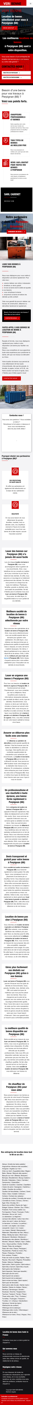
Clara (9, 1194)
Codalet (14, 1194)
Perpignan (22, 1248)
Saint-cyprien (15, 1264)
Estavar (10, 1207)
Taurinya (5, 1294)
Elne (7, 1203)
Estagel (4, 1207)
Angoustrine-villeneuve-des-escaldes (14, 1166)
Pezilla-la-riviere (17, 1251)
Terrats (18, 1294)
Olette (28, 1241)
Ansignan (5, 1168)
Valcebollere (23, 1301)
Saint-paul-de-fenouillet (10, 1282)
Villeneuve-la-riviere (8, 1314)
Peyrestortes (6, 1251)
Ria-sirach (11, 1260)
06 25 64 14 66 (9, 201)
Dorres (25, 1200)
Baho (4, 1173)
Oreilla (20, 1244)
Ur (10, 1301)
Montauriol (5, 1237)
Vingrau (23, 1314)
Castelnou (26, 1187)
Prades (14, 1255)
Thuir (16, 1296)
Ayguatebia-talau (18, 1171)
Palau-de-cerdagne (14, 1246)
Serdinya (5, 1289)
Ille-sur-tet (13, 1214)
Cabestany (12, 1180)
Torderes (23, 1296)
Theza (24, 1294)
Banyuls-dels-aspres (20, 1173)
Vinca (18, 1314)
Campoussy (6, 1182)
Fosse (14, 1212)
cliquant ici (6, 1342)
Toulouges (13, 1298)
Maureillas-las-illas (16, 1232)
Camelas (25, 1180)
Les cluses (20, 1226)
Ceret (28, 1191)
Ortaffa (25, 1244)
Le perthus (22, 1223)
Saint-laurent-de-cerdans (10, 1276)
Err (18, 1203)
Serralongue (13, 1289)
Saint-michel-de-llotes (9, 1280)
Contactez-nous (11, 318)
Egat (3, 1203)
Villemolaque (23, 1310)
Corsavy (19, 1200)
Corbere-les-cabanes (16, 1196)
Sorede (21, 1289)
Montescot (21, 1237)
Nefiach (17, 1241)
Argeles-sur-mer (15, 1168)
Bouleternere (13, 1178)
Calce (19, 1180)
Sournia (12, 1292)
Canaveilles (15, 1182)
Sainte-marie (24, 1285)
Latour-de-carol (7, 1221)
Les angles (12, 1226)
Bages (28, 1171)
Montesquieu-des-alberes (10, 1239)
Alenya (4, 1164)
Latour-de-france (19, 1221)
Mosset (11, 1241)
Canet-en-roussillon (8, 1184)
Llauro (12, 1228)
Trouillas (5, 1301)
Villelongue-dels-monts (10, 1310)
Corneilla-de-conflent (9, 1198)
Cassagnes (18, 1187)
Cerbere (22, 1191)
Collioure (21, 1194)
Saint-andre (6, 1264)
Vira (29, 1314)
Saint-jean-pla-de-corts (10, 1273)
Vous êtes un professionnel (11, 77)
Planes (4, 1253)
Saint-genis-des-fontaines (11, 1269)
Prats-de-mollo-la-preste (10, 1257)
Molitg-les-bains (12, 1235)
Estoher (17, 1207)
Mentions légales (11, 1392)
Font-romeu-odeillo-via (17, 1210)
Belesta (17, 1175)
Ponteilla (19, 1253)
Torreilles (5, 1298)
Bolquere (24, 1175)
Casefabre (27, 1184)
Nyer (23, 1241)
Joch (19, 1214)
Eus (22, 1207)
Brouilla (4, 1180)
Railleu (22, 1257)
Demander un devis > (15, 231)
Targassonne (20, 1292)
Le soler (5, 1226)
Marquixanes (21, 1230)
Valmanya (5, 1303)
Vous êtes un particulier (10, 72)
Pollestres (11, 1253)
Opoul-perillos (11, 1244)
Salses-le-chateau (15, 1287)
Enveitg (12, 1203)
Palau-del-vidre (7, 1248)
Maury (26, 1232)
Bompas (5, 1178)
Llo (17, 1228)
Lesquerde (5, 1228)
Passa (16, 1248)
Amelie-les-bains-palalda (16, 1164)
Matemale (5, 1232)
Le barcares (6, 1223)
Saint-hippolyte (7, 1271)
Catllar (4, 1189)
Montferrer (24, 1239)
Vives (4, 1317)
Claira (4, 1194)
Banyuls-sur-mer (8, 1175)
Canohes (20, 1184)
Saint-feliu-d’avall (22, 1267)
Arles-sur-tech (7, 1171)
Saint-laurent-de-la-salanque (11, 1278)
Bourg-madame (24, 1178)
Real (27, 1257)
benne (6, 658)
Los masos (6, 1230)
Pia (25, 1251)
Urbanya (15, 1301)
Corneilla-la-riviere (9, 1200)
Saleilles (5, 1287)
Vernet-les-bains (15, 1303)
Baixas (9, 1173)
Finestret (5, 1210)
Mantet (13, 1230)
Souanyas (5, 1292)
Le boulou (14, 1223)
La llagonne (16, 1216)
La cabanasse (6, 1216)
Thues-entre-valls (8, 1296)
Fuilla (26, 1212)
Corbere (5, 1196)
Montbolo (14, 1237)
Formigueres (6, 1212)
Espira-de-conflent (8, 1205)
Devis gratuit (8, 28)
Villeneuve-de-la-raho (9, 1312)
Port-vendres (6, 1255)
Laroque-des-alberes (9, 1219)
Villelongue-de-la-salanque (11, 1308)
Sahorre (10, 1262)
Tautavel (12, 1294)
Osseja (4, 1246)
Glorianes (5, 1214)
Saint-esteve (25, 1264)
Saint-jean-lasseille (20, 1271)
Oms (3, 1244)
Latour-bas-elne (23, 1219)
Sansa (24, 1287)
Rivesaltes (26, 1260)
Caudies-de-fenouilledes (10, 1191)
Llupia (21, 1228)
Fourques (20, 1212)
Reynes (4, 1260)
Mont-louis (23, 1235)
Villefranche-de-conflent (10, 1305)
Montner (5, 1241)
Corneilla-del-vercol (24, 1198)
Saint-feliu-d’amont (8, 1267)
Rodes (4, 1262)
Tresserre (21, 1298)
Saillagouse (18, 1262)
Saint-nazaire (22, 1280)
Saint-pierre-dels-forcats (10, 1285)
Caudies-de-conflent (14, 1189)
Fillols (27, 1207)
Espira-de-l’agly (21, 1205)
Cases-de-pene (8, 1187)
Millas (4, 1235)
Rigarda (19, 1260)
